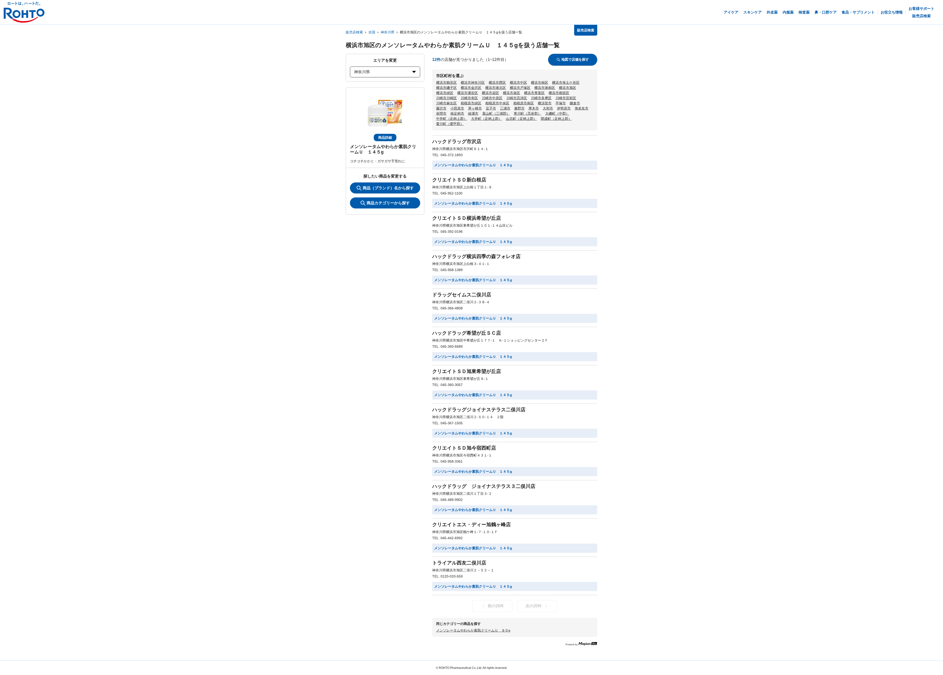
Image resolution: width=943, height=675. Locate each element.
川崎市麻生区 (446, 103)
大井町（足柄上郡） (486, 119)
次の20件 (534, 606)
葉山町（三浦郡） (496, 113)
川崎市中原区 (492, 98)
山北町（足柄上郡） (521, 119)
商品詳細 (385, 137)
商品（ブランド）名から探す (388, 188)
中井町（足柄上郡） (451, 119)
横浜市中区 (518, 82)
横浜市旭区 (567, 88)
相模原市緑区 (471, 103)
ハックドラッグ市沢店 (456, 141)
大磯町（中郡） (557, 113)
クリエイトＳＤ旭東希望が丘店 (466, 371)
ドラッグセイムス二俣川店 (461, 294)
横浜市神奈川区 (473, 82)
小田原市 (457, 108)
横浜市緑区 (444, 93)
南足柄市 (457, 113)
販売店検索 (354, 32)
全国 (371, 32)
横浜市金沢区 (471, 88)
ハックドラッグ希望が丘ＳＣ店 (466, 333)
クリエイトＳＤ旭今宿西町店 (464, 448)
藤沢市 (441, 108)
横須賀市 (545, 103)
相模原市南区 (523, 103)
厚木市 (533, 108)
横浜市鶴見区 (446, 82)
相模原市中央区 (497, 103)
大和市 (548, 108)
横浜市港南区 (544, 88)
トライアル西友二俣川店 (459, 562)
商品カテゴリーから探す (388, 203)
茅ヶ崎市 (475, 108)
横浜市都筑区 (559, 93)
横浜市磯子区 (446, 88)
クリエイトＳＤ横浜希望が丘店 (466, 218)
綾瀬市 (473, 113)
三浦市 (505, 108)
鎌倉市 (575, 103)
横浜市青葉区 (534, 93)
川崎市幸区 (469, 98)
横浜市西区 (497, 82)
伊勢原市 (564, 108)
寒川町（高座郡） (527, 113)
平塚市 (560, 103)
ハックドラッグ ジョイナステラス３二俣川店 (483, 486)
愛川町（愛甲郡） (450, 124)
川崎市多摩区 (541, 98)
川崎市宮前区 (565, 98)
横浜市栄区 (490, 93)
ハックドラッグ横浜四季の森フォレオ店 (476, 256)
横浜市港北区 (495, 88)
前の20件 (496, 606)
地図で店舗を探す (575, 59)
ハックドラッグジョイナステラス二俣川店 (479, 409)
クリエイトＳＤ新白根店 (459, 179)
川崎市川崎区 (446, 98)
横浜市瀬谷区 (467, 93)
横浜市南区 (539, 82)
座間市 (441, 113)
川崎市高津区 (516, 98)
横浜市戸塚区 (520, 88)
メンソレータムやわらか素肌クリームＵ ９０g (473, 630)
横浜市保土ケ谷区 (566, 82)
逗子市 (491, 108)
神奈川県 (387, 32)
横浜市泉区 (511, 93)
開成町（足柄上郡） (556, 119)
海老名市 (581, 108)
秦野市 (519, 108)
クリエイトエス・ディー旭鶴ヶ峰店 (471, 524)
